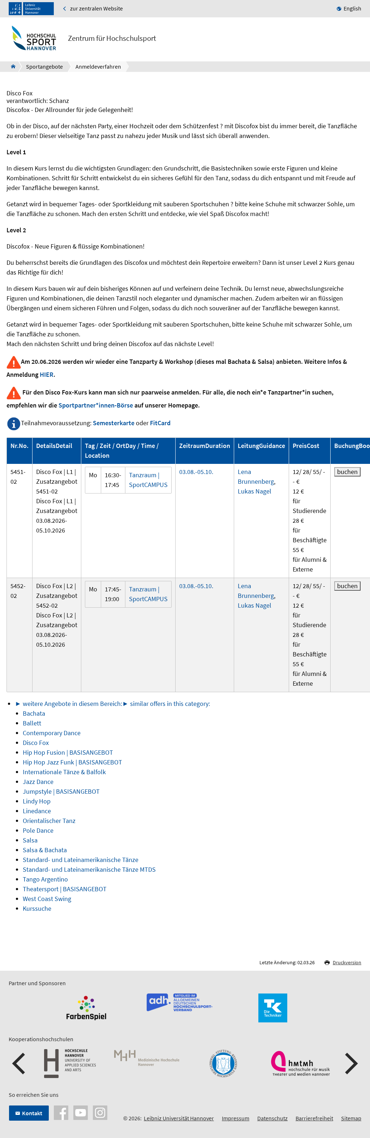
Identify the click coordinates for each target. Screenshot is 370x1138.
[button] (19, 1063)
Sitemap (351, 1118)
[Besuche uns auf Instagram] (100, 1112)
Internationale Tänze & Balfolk (64, 772)
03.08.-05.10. (196, 471)
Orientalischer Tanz (49, 820)
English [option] (352, 8)
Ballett (32, 723)
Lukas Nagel (254, 491)
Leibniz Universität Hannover (179, 1118)
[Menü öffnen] (355, 40)
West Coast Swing (47, 899)
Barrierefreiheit (314, 1118)
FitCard (160, 423)
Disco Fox (36, 742)
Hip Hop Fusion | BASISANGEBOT (68, 752)
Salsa (30, 840)
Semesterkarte (113, 423)
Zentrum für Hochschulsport (112, 38)
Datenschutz (272, 1118)
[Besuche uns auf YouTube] (80, 1112)
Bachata (34, 713)
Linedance (37, 811)
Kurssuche (37, 908)
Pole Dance (38, 830)
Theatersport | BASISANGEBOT (65, 889)
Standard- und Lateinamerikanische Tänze (80, 859)
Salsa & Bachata (45, 850)
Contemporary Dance (52, 733)
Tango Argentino (45, 879)
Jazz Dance (38, 781)
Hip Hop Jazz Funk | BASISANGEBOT (72, 762)
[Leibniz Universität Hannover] (31, 8)
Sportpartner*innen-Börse (96, 405)
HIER (46, 374)
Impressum (235, 1118)
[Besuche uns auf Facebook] (61, 1112)
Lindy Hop (37, 801)
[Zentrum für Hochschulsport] (11, 66)
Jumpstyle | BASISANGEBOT (61, 791)
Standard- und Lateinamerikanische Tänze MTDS (89, 869)
